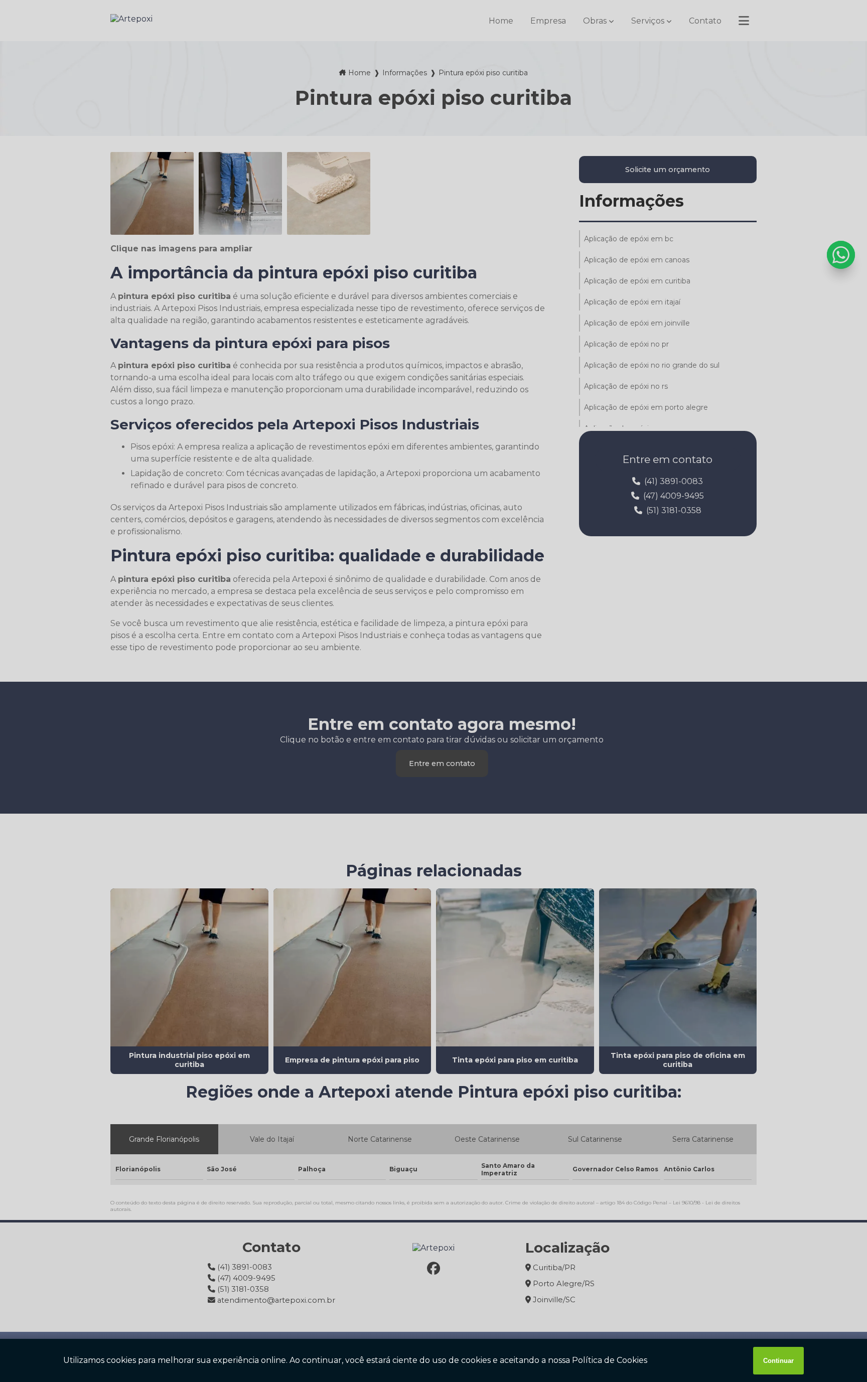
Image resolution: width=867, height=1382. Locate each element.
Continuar (778, 1360)
